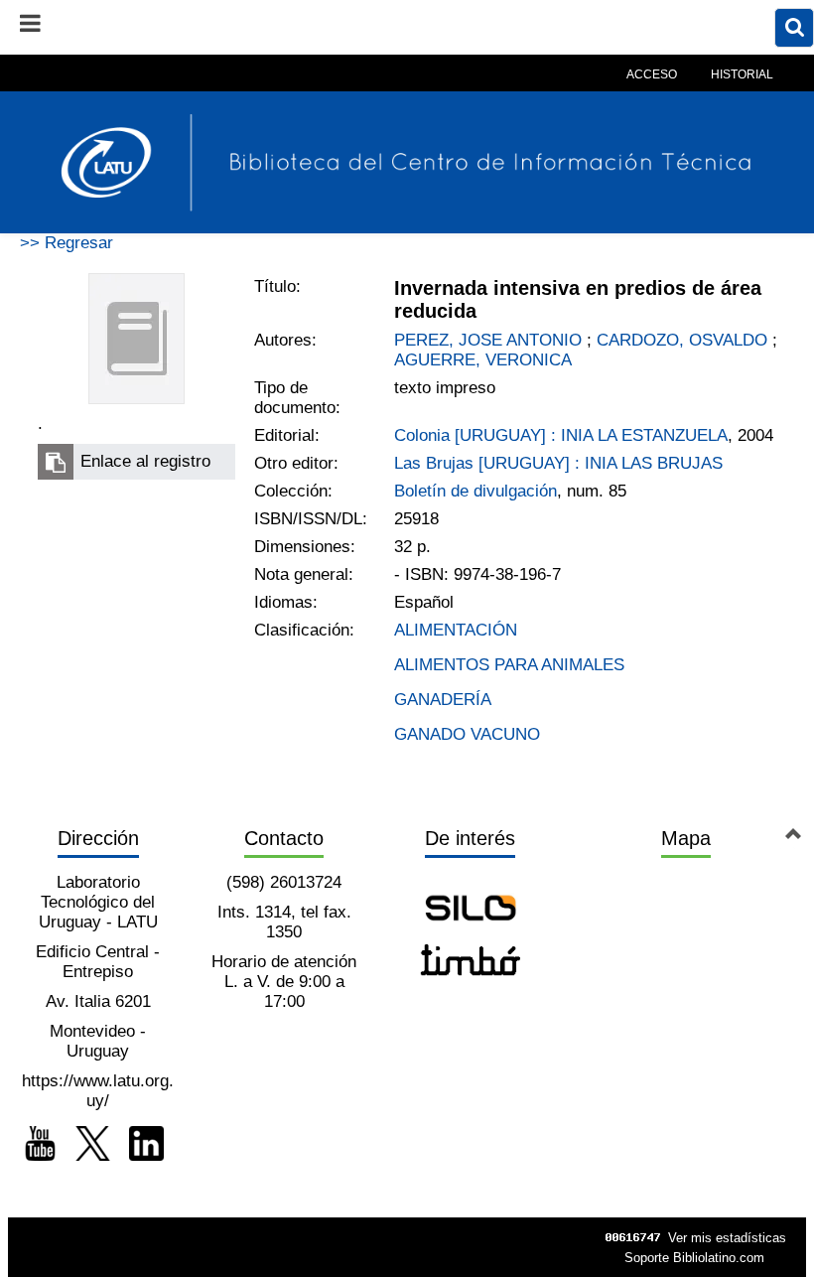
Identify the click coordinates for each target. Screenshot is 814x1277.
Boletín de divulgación (475, 491)
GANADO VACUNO (467, 734)
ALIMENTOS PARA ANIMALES (509, 664)
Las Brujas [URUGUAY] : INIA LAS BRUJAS (558, 463)
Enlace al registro (145, 461)
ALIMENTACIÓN (455, 630)
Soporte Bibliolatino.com (694, 1257)
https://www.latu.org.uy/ (98, 1090)
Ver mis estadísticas (727, 1237)
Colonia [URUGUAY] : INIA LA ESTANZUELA (561, 435)
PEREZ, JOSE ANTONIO (488, 340)
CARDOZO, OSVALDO (682, 340)
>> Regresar (66, 242)
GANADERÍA (442, 699)
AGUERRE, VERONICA (483, 360)
